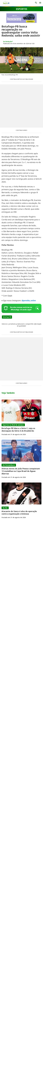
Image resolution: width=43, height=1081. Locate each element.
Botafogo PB (7, 317)
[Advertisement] (21, 106)
